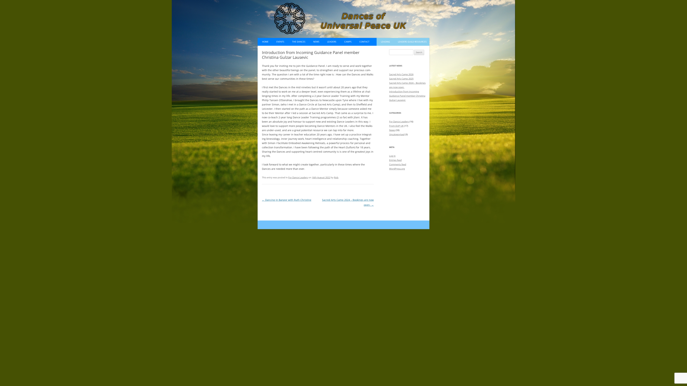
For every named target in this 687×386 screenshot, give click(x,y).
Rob (336, 177)
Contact (364, 41)
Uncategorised (397, 134)
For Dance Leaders (298, 177)
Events (280, 41)
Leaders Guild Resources (412, 41)
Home (265, 41)
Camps (348, 41)
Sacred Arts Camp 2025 (401, 78)
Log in (392, 155)
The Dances (298, 41)
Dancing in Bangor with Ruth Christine (286, 200)
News (316, 41)
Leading (385, 41)
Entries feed (395, 160)
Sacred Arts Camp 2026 (401, 74)
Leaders (331, 41)
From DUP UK (396, 125)
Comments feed (397, 164)
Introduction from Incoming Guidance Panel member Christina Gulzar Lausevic (407, 96)
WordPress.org (397, 168)
